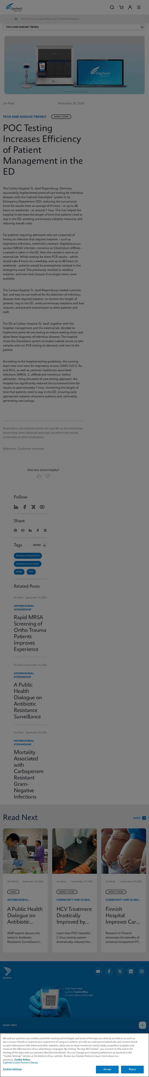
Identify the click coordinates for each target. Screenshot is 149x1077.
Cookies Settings (12, 1069)
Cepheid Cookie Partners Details (20, 1063)
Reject (132, 1069)
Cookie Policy (22, 1060)
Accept (107, 1069)
